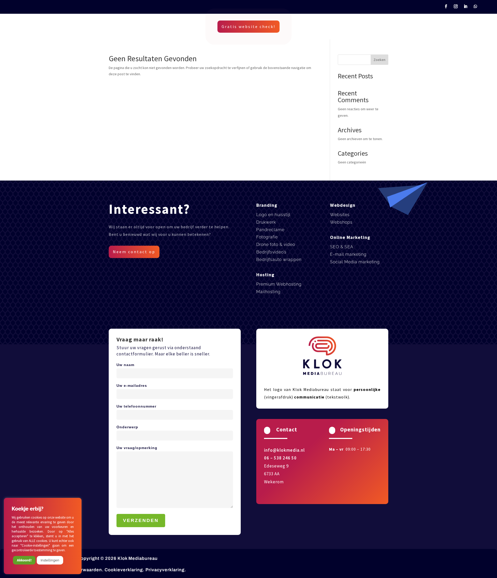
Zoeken (379, 59)
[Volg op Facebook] (446, 6)
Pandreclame (270, 229)
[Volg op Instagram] (456, 6)
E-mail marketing (348, 254)
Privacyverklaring (165, 569)
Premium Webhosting (279, 284)
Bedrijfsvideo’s (271, 252)
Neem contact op (134, 251)
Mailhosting (268, 291)
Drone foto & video (275, 244)
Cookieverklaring (124, 569)
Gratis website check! (248, 26)
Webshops (341, 222)
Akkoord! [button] (24, 560)
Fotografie (267, 237)
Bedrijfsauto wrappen (279, 259)
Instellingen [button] (50, 560)
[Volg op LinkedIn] (466, 6)
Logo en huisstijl (273, 214)
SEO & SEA (341, 246)
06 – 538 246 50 (280, 458)
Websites (340, 214)
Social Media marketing (355, 261)
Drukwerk (266, 222)
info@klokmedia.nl (284, 450)
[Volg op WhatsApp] (475, 6)
